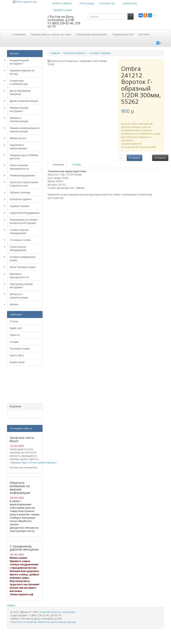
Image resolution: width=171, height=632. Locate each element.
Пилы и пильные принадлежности (19, 167)
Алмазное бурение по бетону (22, 72)
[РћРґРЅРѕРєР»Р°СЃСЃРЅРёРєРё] (145, 15)
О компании (19, 34)
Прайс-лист (16, 328)
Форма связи (17, 362)
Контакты (144, 34)
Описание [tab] (58, 164)
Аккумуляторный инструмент (19, 62)
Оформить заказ (62, 9)
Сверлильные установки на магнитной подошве (23, 221)
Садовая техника (19, 206)
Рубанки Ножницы (20, 192)
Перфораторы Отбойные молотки (24, 157)
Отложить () (107, 3)
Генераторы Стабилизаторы (19, 82)
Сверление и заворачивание (18, 146)
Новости (15, 334)
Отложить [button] (160, 157)
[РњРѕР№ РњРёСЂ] (150, 15)
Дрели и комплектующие (24, 100)
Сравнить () (129, 3)
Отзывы (14, 341)
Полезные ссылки (20, 348)
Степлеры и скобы (20, 239)
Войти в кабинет (62, 3)
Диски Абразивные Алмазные (20, 92)
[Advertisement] (23, 385)
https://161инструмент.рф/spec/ (39, 462)
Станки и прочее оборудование (19, 231)
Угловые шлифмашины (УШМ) (23, 258)
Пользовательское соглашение (57, 612)
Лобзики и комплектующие (19, 119)
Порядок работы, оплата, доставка (51, 34)
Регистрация (86, 3)
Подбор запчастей (122, 34)
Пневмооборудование (22, 175)
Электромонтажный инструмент (21, 285)
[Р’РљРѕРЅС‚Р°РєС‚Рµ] (141, 15)
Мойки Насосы (18, 138)
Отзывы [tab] (76, 164)
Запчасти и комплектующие (19, 296)
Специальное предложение (91, 34)
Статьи (14, 321)
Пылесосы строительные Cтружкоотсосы (24, 184)
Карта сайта (17, 355)
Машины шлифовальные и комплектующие (25, 129)
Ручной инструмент (21, 199)
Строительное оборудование (18, 248)
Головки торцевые (100, 53)
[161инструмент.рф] (25, 1)
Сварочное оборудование (24, 212)
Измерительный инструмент (19, 109)
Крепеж (14, 304)
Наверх (11, 605)
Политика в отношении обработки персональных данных (43, 622)
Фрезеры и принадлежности (19, 275)
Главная (54, 53)
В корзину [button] (134, 157)
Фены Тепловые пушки (22, 267)
